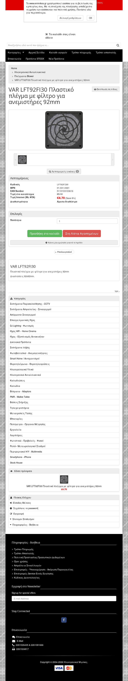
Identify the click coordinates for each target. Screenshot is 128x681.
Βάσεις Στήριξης (19, 402)
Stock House (16, 462)
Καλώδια (15, 385)
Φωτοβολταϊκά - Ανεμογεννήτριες (29, 353)
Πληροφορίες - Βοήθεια (25, 524)
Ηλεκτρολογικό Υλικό (21, 369)
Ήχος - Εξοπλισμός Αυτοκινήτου (27, 336)
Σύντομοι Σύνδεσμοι (23, 519)
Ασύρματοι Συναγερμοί (23, 314)
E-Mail (19, 640)
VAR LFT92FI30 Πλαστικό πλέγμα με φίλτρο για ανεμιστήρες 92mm (64, 486)
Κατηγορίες (14, 52)
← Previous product (63, 251)
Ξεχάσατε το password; (25, 508)
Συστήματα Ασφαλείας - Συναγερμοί (30, 309)
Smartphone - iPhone (20, 457)
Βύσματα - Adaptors (20, 391)
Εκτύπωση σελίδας (106, 89)
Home (14, 68)
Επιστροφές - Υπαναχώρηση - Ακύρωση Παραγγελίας (43, 569)
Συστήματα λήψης (20, 347)
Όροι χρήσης (20, 561)
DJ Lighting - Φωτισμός (22, 325)
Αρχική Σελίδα (36, 52)
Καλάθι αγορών (58, 52)
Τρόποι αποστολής (106, 52)
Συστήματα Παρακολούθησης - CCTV (30, 303)
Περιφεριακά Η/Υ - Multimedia (26, 451)
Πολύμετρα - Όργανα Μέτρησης (27, 424)
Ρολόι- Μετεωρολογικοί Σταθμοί (27, 446)
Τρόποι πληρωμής (81, 52)
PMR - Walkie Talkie (20, 396)
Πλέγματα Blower (24, 76)
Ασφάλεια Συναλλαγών (27, 565)
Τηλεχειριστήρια (19, 407)
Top (116, 291)
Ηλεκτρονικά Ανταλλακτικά (30, 72)
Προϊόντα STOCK (35, 58)
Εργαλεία (15, 429)
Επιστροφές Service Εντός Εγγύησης (33, 573)
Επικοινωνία (14, 58)
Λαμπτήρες (16, 435)
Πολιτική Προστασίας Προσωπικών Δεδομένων (39, 557)
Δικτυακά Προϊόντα (20, 342)
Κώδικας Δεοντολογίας (26, 577)
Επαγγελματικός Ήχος (22, 320)
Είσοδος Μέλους (21, 502)
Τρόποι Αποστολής (23, 553)
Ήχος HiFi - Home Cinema (23, 331)
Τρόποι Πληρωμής (23, 549)
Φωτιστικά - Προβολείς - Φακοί (27, 440)
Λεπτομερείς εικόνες (64, 171)
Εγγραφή (18, 513)
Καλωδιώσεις (17, 380)
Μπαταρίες (16, 418)
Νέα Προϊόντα (56, 58)
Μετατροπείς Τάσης (21, 413)
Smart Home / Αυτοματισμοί (24, 358)
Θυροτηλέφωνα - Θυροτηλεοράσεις (30, 363)
